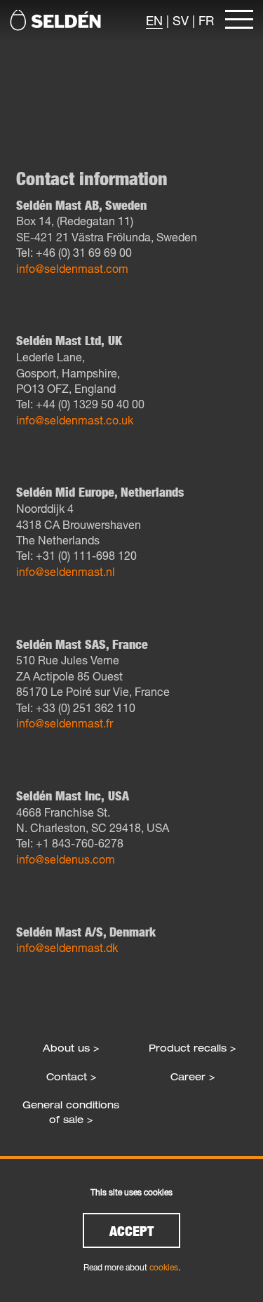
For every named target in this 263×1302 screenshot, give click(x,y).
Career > (192, 1076)
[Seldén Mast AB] (55, 20)
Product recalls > (192, 1048)
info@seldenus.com (65, 859)
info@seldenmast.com (72, 268)
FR (206, 20)
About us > (71, 1048)
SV (181, 20)
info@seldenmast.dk (67, 947)
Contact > (71, 1076)
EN (154, 20)
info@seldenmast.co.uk (74, 420)
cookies (163, 1267)
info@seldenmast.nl (65, 571)
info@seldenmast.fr (64, 723)
